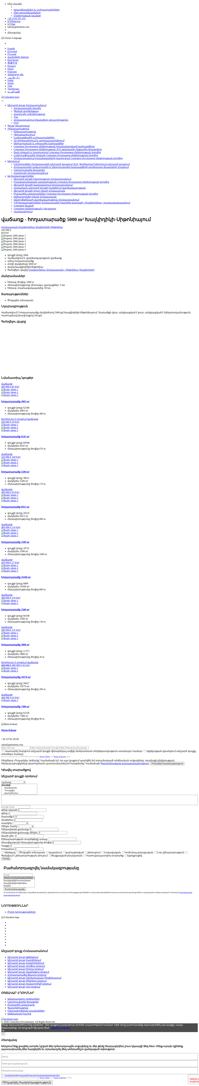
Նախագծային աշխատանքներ (34, 137)
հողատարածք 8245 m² (15, 436)
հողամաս (7, 849)
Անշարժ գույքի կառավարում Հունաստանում (43, 185)
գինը (4, 813)
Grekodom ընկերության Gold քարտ (35, 208)
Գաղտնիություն (17, 1008)
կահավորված (74, 852)
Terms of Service (60, 756)
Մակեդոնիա (26, 227)
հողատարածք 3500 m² (15, 542)
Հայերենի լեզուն (18, 57)
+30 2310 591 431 (16, 18)
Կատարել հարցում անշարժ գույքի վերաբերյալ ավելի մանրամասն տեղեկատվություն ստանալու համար (73, 751)
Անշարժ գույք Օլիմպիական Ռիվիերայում (34, 978)
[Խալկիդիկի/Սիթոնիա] (19, 883)
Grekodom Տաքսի (24, 205)
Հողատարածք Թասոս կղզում (26, 975)
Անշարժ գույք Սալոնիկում (24, 960)
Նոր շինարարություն (170, 852)
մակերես (7, 820)
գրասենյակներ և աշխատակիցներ (37, 9)
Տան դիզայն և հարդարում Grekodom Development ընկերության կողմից (57, 152)
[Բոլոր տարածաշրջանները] (19, 878)
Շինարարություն (25, 131)
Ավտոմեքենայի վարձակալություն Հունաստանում (46, 199)
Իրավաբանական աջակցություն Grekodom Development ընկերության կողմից (61, 182)
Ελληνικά (12, 51)
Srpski (10, 83)
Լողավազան (112, 852)
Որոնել (6, 858)
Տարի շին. (7, 836)
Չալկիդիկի (42, 227)
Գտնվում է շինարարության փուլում (24, 855)
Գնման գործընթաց (26, 111)
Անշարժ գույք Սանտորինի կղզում (29, 983)
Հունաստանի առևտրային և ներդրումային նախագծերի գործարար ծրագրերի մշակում (71, 167)
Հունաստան (9, 227)
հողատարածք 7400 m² (15, 706)
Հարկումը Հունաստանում (31, 173)
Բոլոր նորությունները (21, 912)
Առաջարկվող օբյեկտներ (23, 999)
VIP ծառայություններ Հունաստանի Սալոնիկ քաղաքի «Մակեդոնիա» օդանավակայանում (72, 202)
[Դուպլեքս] (19, 790)
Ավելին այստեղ (60, 1027)
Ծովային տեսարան (32, 852)
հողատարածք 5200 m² (15, 471)
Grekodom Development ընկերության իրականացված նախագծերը (54, 146)
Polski (10, 80)
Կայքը (5, 845)
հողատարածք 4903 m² (15, 401)
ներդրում (13, 161)
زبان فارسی (13, 77)
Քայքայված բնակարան (66, 855)
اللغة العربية (13, 91)
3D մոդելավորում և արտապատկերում (39, 140)
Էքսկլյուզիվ (134, 855)
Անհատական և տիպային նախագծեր (39, 143)
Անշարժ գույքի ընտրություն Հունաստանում (42, 179)
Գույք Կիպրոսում (18, 125)
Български (13, 60)
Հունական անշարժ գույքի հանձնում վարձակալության (50, 188)
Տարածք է (7, 816)
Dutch (10, 68)
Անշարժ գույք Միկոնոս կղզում (26, 981)
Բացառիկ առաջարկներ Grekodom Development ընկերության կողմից (56, 194)
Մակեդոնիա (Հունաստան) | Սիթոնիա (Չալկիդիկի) (62, 270)
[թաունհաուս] (19, 793)
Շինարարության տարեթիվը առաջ (24, 839)
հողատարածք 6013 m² (15, 507)
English (11, 48)
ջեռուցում (94, 852)
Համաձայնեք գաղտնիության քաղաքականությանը (32, 1075)
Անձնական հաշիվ (19, 1013)
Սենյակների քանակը (15, 829)
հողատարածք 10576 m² (16, 677)
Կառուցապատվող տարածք (105, 855)
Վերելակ (10, 852)
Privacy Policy (45, 756)
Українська (13, 88)
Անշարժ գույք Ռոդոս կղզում (25, 969)
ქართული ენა (15, 74)
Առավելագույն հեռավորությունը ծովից (26, 842)
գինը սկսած (9, 810)
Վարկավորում (23, 211)
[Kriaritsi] (19, 886)
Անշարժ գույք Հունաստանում (26, 105)
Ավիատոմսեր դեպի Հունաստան (35, 196)
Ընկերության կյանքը (27, 15)
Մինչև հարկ (9, 826)
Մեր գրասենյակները (27, 12)
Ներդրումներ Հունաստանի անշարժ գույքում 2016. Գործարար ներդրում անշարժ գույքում (72, 164)
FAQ (16, 122)
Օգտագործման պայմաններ (26, 1010)
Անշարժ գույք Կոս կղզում (23, 986)
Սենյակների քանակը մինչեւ (19, 832)
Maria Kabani (8, 730)
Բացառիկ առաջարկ (21, 1005)
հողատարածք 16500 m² (16, 577)
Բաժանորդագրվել (15, 889)
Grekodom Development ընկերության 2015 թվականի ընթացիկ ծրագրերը (58, 149)
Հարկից (6, 823)
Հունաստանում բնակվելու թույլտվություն (41, 120)
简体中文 (12, 63)
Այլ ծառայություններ (20, 176)
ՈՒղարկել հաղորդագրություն (167, 763)
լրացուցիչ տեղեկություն (29, 114)
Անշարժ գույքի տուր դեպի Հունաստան (39, 191)
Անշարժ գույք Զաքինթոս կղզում (28, 972)
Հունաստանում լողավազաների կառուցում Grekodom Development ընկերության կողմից (68, 158)
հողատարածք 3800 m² (15, 644)
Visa (16, 117)
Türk (9, 86)
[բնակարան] (19, 788)
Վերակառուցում (24, 134)
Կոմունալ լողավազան (139, 852)
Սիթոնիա (56, 227)
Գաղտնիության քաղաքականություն (125, 763)
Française (12, 71)
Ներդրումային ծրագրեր (29, 170)
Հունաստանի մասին (27, 108)
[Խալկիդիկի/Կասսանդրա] (19, 880)
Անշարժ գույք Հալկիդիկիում (25, 963)
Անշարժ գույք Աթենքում (22, 957)
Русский (11, 54)
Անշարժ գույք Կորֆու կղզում (26, 966)
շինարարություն (18, 128)
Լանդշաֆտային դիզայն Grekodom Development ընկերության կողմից (56, 155)
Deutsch (11, 66)
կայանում (55, 852)
